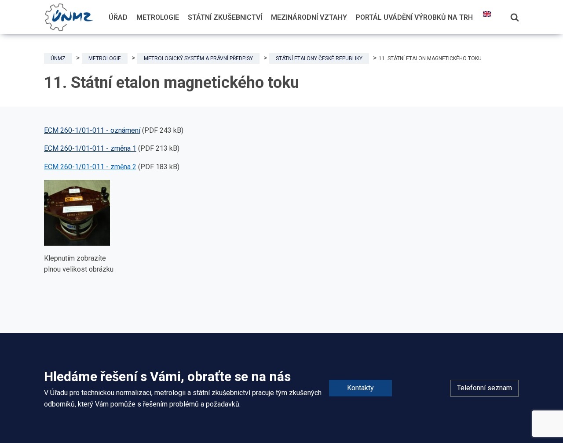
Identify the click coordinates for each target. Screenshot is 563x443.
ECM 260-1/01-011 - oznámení (92, 130)
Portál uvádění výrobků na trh (414, 17)
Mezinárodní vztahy (309, 17)
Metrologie (157, 17)
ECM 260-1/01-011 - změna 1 (90, 148)
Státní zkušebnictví (225, 17)
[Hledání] (514, 17)
